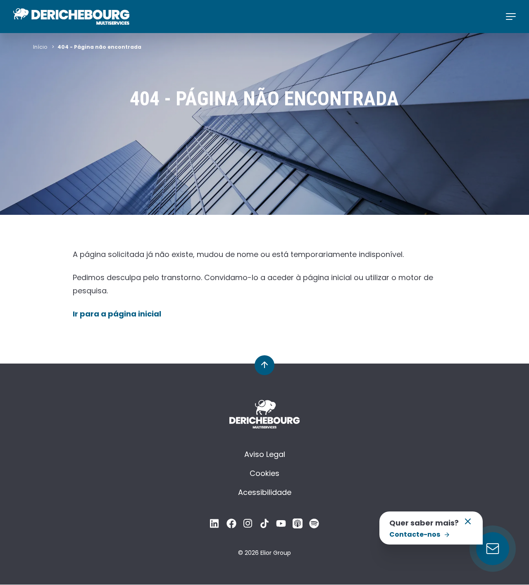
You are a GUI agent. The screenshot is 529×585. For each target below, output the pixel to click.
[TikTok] (264, 526)
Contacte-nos (414, 534)
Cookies (264, 473)
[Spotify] (314, 526)
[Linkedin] (215, 526)
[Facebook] (231, 526)
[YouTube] (281, 526)
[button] (468, 524)
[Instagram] (248, 526)
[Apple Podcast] (298, 526)
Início (40, 46)
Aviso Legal (264, 454)
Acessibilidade (264, 492)
